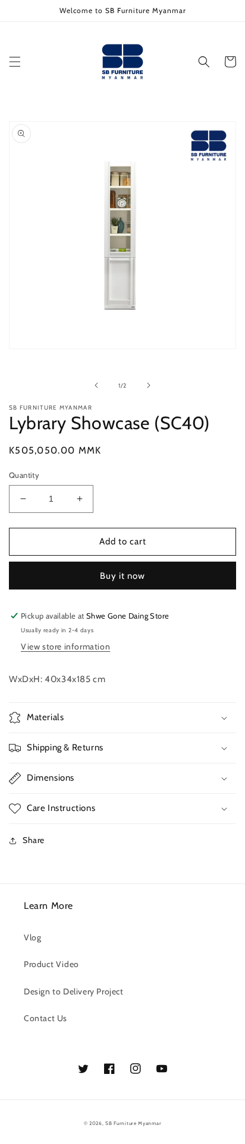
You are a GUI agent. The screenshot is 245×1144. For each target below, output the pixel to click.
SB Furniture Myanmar (133, 1123)
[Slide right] (149, 385)
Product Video (51, 964)
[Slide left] (96, 385)
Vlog (32, 937)
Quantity (24, 475)
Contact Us (45, 1018)
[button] (15, 62)
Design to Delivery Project (74, 991)
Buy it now (122, 576)
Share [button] (34, 840)
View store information (65, 646)
